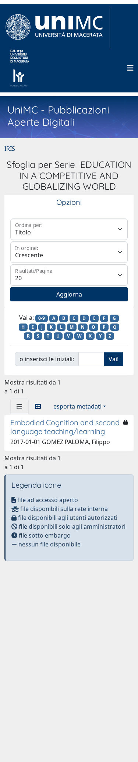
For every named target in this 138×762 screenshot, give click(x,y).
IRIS (9, 149)
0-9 (41, 318)
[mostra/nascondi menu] (130, 68)
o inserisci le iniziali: (47, 359)
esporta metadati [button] (77, 406)
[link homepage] (57, 28)
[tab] (19, 406)
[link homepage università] (19, 68)
